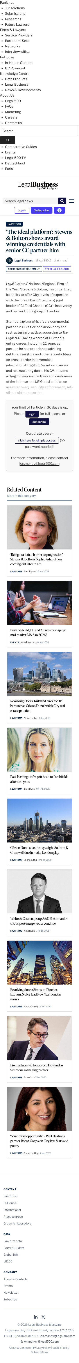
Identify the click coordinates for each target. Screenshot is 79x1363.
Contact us (13, 123)
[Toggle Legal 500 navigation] (59, 210)
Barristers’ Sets (17, 41)
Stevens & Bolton (57, 269)
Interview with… (17, 52)
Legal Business (17, 84)
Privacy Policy (41, 1347)
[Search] (7, 140)
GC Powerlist (15, 68)
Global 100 (11, 1254)
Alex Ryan (29, 571)
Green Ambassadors (17, 1223)
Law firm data (13, 1241)
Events (10, 152)
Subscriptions (39, 1352)
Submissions (15, 14)
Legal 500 (13, 101)
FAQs (9, 106)
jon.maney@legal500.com (39, 464)
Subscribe (41, 210)
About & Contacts (16, 1279)
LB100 (8, 1261)
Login (22, 210)
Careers (11, 117)
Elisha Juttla (30, 859)
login (32, 414)
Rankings (7, 3)
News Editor (31, 718)
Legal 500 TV (15, 158)
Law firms (14, 224)
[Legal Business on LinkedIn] (36, 1317)
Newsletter (11, 1292)
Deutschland (15, 163)
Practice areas (13, 1216)
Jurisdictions (15, 8)
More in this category (21, 495)
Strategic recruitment (24, 269)
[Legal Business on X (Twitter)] (43, 1317)
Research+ (13, 19)
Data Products (16, 79)
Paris (9, 169)
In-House (7, 57)
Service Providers (19, 35)
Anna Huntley (31, 1006)
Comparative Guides (21, 147)
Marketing (13, 112)
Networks (12, 46)
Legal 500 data (14, 1248)
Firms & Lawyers (13, 30)
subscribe (39, 421)
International (12, 1210)
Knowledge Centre (14, 74)
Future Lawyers (17, 25)
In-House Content (19, 63)
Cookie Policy (60, 1347)
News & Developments (23, 90)
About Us (7, 95)
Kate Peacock (28, 642)
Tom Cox (29, 1077)
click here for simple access (37, 440)
